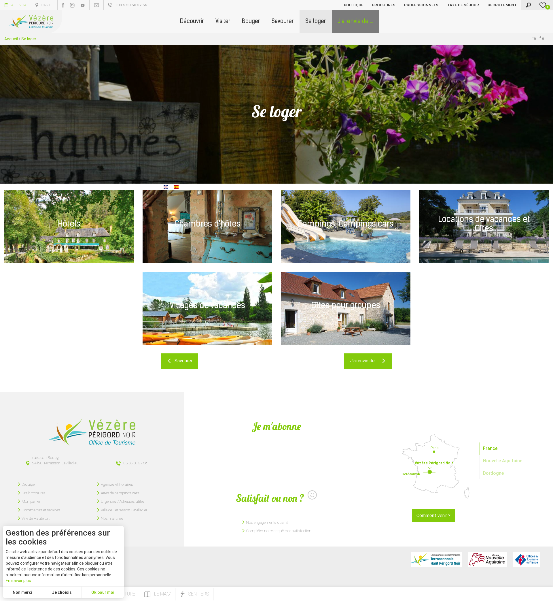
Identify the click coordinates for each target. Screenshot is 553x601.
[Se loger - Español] (176, 186)
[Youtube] (82, 5)
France (490, 448)
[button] (192, 21)
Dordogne (493, 473)
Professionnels (421, 5)
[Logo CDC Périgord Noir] (436, 559)
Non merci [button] (22, 592)
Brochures (383, 5)
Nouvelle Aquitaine (502, 461)
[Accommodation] (166, 186)
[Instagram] (72, 5)
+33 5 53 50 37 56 (131, 5)
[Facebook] (63, 5)
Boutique (353, 5)
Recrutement (502, 5)
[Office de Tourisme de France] (526, 559)
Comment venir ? (433, 515)
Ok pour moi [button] (102, 592)
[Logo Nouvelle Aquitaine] (487, 559)
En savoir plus (18, 580)
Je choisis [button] (62, 592)
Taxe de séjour (463, 5)
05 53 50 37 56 (135, 463)
